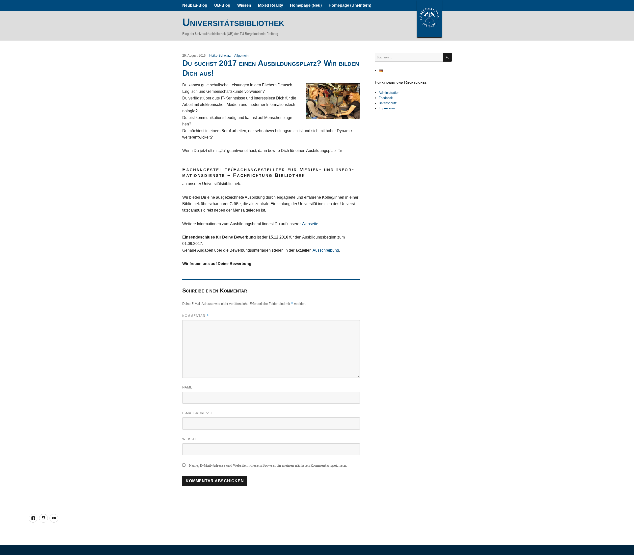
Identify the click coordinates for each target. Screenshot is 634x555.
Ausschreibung (326, 250)
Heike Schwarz (220, 55)
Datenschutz (388, 103)
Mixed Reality (270, 5)
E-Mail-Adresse (197, 413)
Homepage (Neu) (306, 5)
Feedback (386, 98)
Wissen (244, 5)
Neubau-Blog (194, 5)
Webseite (310, 224)
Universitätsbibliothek (233, 22)
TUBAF (429, 18)
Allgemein (241, 55)
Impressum (387, 108)
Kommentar (195, 316)
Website (190, 439)
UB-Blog (222, 5)
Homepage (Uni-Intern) (350, 5)
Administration (389, 93)
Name (187, 387)
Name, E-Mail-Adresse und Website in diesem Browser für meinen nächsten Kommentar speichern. (268, 465)
